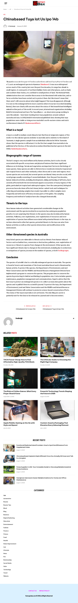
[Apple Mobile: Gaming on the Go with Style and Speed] (20, 410)
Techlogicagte (63, 250)
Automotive (7, 498)
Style (5, 566)
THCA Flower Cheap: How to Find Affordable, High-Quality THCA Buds (18, 361)
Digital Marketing (9, 518)
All (4, 14)
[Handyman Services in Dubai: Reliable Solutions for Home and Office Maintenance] (9, 480)
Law (4, 547)
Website (6, 576)
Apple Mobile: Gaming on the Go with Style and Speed (19, 424)
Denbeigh (12, 26)
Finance (6, 531)
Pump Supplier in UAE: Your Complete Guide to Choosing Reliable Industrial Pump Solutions (43, 468)
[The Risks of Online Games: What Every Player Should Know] (20, 378)
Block (5, 508)
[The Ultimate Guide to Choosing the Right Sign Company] (57, 347)
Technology (7, 569)
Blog (4, 511)
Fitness (5, 534)
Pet (4, 557)
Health (5, 540)
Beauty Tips (7, 505)
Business (6, 515)
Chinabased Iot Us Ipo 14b (25, 309)
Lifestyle (6, 550)
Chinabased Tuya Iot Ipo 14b (53, 309)
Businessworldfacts (33, 123)
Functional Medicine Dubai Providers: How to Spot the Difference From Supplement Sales (42, 446)
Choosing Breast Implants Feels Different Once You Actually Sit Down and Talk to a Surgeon (44, 457)
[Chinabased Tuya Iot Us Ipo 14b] (39, 54)
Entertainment (8, 524)
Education (6, 521)
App (4, 495)
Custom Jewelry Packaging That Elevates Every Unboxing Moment (54, 424)
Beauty (5, 502)
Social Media (7, 563)
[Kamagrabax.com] (39, 3)
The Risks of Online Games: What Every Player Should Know (19, 392)
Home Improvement (9, 544)
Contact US (33, 591)
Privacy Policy (44, 591)
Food (5, 537)
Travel (5, 573)
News (5, 553)
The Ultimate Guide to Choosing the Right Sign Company (55, 361)
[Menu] (5, 3)
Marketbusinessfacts (19, 149)
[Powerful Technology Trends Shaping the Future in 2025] (57, 378)
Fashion (5, 527)
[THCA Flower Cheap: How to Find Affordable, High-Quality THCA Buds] (20, 347)
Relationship (7, 560)
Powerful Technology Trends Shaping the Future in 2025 (56, 392)
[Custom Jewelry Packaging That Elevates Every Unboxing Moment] (57, 410)
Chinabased (44, 84)
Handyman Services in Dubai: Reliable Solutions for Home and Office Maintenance (41, 479)
